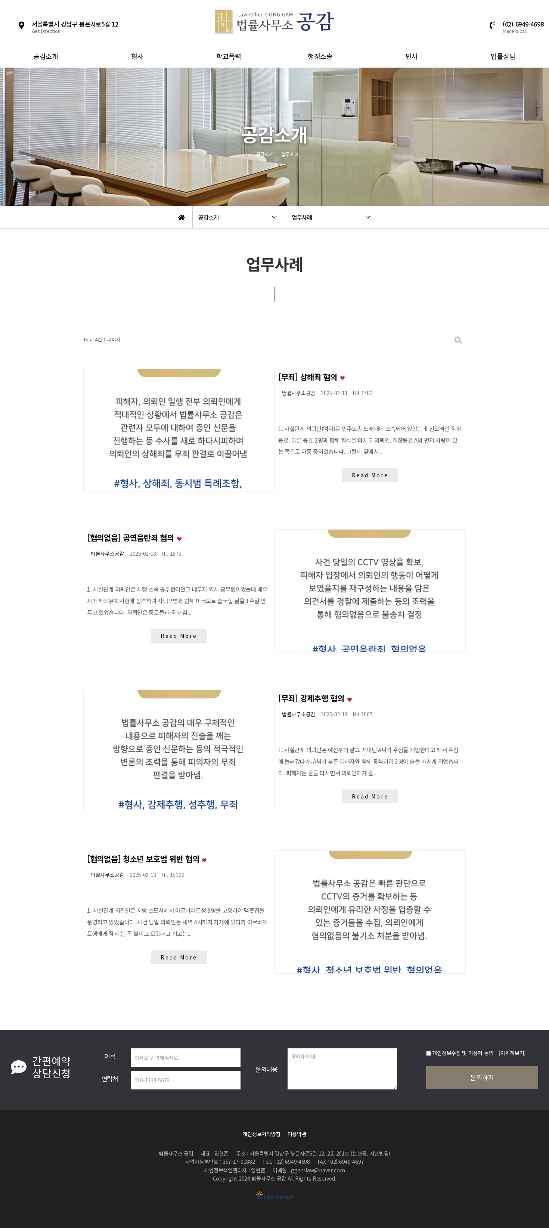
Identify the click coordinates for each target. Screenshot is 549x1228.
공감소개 (45, 56)
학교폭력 (228, 56)
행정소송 (320, 56)
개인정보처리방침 (261, 1134)
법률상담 (503, 56)
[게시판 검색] (458, 339)
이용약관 (297, 1134)
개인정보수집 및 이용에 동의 (462, 1053)
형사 (137, 56)
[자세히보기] (512, 1053)
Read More (370, 475)
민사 (412, 56)
